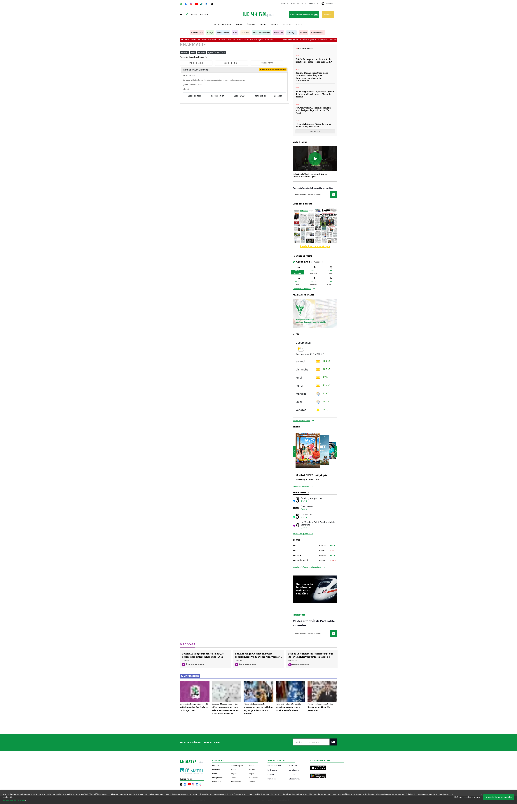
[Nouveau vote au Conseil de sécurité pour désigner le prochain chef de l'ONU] (290, 691)
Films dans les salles (301, 486)
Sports (299, 24)
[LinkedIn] (206, 3)
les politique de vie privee (14, 800)
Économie (251, 24)
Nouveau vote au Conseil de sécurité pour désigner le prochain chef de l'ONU (313, 111)
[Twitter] (212, 3)
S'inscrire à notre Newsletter (301, 14)
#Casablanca (184, 53)
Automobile (253, 777)
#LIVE (235, 32)
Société (275, 24)
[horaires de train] (315, 589)
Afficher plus (315, 131)
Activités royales (222, 24)
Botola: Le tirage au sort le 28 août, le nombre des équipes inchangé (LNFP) (314, 60)
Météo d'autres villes (301, 420)
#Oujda (217, 53)
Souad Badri (292, 660)
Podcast (252, 781)
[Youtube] (196, 3)
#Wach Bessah (223, 32)
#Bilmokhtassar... (317, 32)
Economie (216, 769)
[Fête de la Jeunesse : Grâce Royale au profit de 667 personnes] (322, 691)
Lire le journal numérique (315, 246)
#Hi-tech (303, 32)
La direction (272, 770)
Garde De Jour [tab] (196, 63)
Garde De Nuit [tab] (231, 63)
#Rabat (193, 53)
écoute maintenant (195, 664)
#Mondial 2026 (197, 32)
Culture (287, 24)
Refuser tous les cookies (467, 797)
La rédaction (294, 770)
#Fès (223, 53)
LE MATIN (185, 660)
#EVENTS (245, 32)
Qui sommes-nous (275, 765)
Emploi (251, 773)
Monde (263, 24)
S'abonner (328, 14)
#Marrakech (201, 53)
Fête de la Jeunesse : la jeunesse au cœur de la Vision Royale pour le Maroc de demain (315, 94)
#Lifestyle (291, 32)
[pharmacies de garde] (315, 313)
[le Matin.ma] (258, 14)
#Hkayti (210, 32)
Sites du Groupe (297, 3)
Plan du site (272, 779)
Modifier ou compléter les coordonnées (273, 69)
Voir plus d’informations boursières (307, 567)
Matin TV (215, 765)
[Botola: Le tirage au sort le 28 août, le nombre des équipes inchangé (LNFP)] (194, 691)
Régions (234, 773)
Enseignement (217, 777)
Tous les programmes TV (303, 533)
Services (312, 3)
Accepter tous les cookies (498, 797)
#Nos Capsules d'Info (261, 32)
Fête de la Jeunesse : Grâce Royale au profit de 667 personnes (257, 39)
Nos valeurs (293, 765)
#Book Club (278, 32)
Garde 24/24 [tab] (267, 63)
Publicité (284, 3)
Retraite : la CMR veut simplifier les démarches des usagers (310, 175)
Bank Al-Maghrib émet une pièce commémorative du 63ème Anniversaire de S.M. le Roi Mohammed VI (312, 77)
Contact (292, 774)
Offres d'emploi (295, 779)
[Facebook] (186, 3)
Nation (239, 24)
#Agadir (210, 53)
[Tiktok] (201, 3)
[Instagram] (191, 3)
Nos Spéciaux (236, 781)
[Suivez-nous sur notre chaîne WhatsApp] (182, 3)
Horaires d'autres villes (302, 288)
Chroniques (191, 675)
